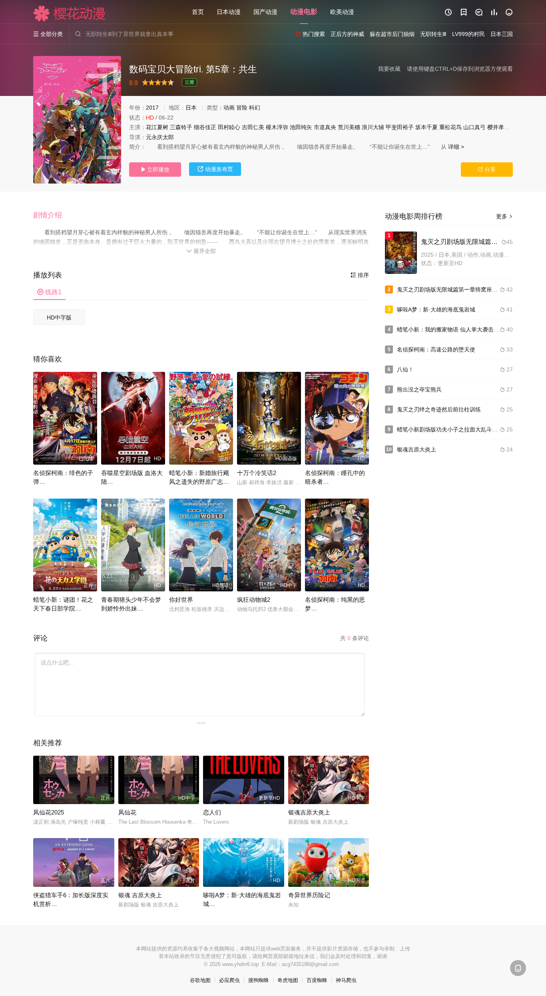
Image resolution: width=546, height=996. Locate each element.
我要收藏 (389, 69)
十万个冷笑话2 (256, 472)
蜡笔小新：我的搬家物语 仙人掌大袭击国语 (451, 329)
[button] (51, 216)
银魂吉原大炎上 (309, 812)
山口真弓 (474, 127)
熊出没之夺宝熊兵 (419, 389)
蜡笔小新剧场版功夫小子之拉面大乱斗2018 (451, 429)
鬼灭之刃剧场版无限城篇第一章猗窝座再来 (450, 289)
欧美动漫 (342, 11)
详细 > (456, 147)
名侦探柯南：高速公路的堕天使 (436, 349)
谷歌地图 (200, 980)
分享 (487, 169)
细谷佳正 (205, 127)
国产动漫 (265, 11)
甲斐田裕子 (400, 127)
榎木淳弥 (277, 127)
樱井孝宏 (498, 127)
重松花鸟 (450, 127)
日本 (191, 107)
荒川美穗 (349, 127)
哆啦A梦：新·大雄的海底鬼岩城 (436, 309)
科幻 (254, 107)
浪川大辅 (373, 127)
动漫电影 (303, 12)
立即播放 (155, 169)
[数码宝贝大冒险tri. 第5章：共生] (77, 120)
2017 (152, 107)
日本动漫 (229, 11)
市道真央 (325, 127)
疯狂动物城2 (253, 599)
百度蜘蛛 (317, 980)
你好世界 (181, 599)
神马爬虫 (346, 980)
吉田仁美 (253, 127)
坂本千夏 (426, 127)
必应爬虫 (229, 980)
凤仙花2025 (48, 812)
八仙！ (405, 369)
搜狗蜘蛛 (258, 980)
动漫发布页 (215, 169)
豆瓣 (189, 82)
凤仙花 (127, 812)
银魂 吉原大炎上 (140, 895)
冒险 (241, 107)
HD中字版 (59, 317)
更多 (504, 216)
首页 (198, 11)
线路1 (49, 292)
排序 (360, 275)
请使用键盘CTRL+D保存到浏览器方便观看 (460, 69)
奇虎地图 (287, 980)
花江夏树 (157, 127)
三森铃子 (181, 127)
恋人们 (212, 812)
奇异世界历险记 (309, 895)
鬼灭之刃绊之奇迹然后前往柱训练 (439, 409)
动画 (229, 107)
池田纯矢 (301, 127)
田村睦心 (229, 127)
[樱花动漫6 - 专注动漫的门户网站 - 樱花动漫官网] (69, 13)
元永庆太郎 (160, 137)
